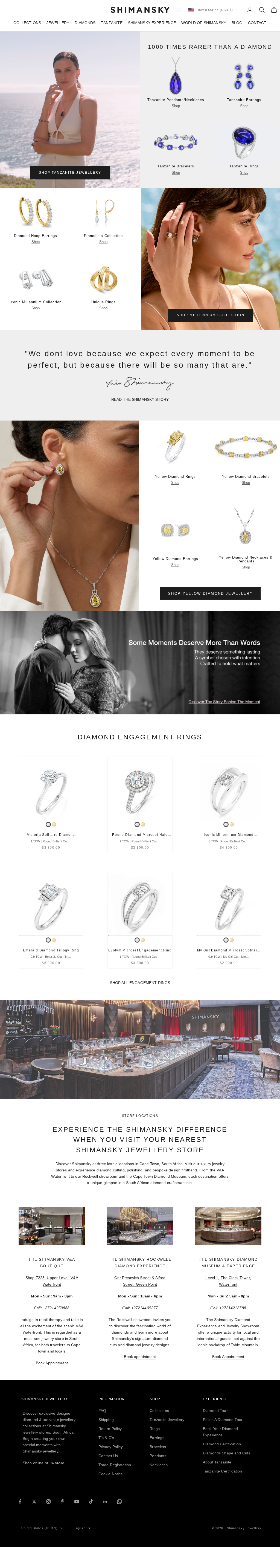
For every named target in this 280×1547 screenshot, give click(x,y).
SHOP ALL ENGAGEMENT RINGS (140, 982)
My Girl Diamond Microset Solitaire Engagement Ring (229, 950)
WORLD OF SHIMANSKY (203, 23)
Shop (176, 106)
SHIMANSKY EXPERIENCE (152, 23)
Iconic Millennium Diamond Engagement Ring (229, 835)
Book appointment (140, 1356)
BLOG (237, 23)
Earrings (157, 1438)
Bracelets (158, 1447)
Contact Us (108, 1456)
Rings (155, 1428)
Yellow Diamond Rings (175, 477)
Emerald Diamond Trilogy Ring (51, 950)
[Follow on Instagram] (48, 1501)
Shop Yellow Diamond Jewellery (210, 593)
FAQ (102, 1410)
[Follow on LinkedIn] (105, 1501)
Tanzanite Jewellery (167, 1419)
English (79, 1528)
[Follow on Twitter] (34, 1501)
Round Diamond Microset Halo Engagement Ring (140, 835)
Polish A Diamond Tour (223, 1419)
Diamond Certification (222, 1444)
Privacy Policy (110, 1447)
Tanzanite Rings (244, 166)
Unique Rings (103, 302)
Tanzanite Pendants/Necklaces (175, 100)
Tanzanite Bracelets (176, 166)
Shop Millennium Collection (210, 315)
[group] (140, 662)
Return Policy (110, 1428)
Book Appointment (52, 1363)
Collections (159, 1410)
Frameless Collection (103, 236)
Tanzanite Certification (222, 1471)
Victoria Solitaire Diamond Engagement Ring (51, 835)
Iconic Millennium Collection (36, 302)
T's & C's (106, 1438)
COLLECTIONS (27, 23)
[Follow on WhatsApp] (119, 1501)
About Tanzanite (217, 1462)
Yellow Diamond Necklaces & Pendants (246, 559)
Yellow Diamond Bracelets (246, 477)
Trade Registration (114, 1465)
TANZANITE (111, 23)
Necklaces (159, 1465)
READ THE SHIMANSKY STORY (140, 399)
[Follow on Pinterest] (62, 1501)
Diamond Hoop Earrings (35, 236)
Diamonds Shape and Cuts (226, 1453)
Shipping (106, 1419)
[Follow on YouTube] (77, 1501)
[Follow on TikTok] (91, 1501)
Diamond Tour (215, 1410)
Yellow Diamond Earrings (175, 559)
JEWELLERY (57, 23)
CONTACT (257, 23)
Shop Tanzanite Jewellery (70, 173)
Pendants (158, 1456)
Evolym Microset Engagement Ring (140, 950)
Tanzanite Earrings (244, 100)
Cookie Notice (110, 1474)
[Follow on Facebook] (20, 1501)
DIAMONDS (85, 23)
